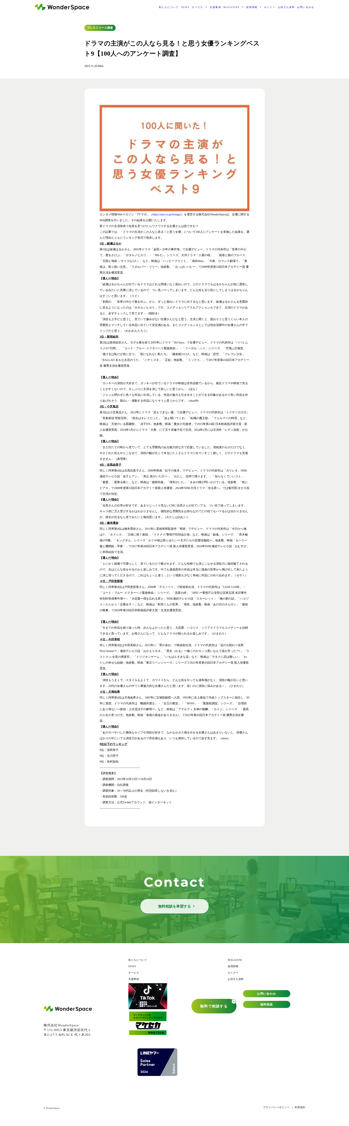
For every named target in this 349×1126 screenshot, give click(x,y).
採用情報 (251, 7)
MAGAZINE (231, 7)
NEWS (185, 7)
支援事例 (215, 7)
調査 (110, 27)
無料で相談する (214, 1006)
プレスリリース (97, 27)
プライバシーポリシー (276, 1107)
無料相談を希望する (174, 906)
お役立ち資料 (286, 7)
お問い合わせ (305, 7)
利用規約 (300, 1107)
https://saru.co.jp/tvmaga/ (167, 214)
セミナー (269, 7)
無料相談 (266, 1004)
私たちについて (169, 7)
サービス (197, 7)
